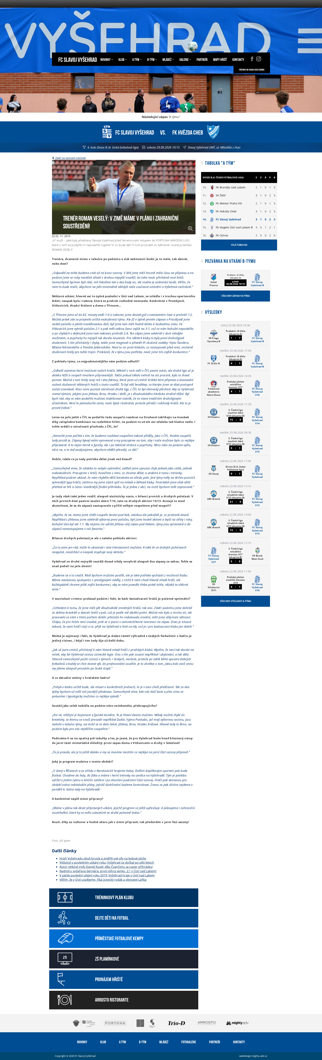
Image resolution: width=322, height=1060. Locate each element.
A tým (122, 1041)
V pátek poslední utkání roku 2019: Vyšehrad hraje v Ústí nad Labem (107, 875)
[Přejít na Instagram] (259, 59)
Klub (103, 1041)
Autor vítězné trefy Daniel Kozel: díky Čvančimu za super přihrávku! (106, 867)
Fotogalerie (188, 1041)
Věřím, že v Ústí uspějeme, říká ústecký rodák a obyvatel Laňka (102, 880)
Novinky (82, 1041)
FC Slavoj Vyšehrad (77, 59)
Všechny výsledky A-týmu (235, 601)
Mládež (163, 1041)
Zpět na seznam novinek (70, 158)
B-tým (142, 1041)
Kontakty (238, 59)
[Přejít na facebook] (250, 59)
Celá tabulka (239, 244)
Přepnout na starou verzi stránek (251, 69)
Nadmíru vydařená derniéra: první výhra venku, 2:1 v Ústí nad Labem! (107, 871)
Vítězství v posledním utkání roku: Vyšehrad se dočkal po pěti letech (106, 862)
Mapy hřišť (220, 59)
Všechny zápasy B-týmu (235, 295)
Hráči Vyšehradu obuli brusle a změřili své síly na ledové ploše (102, 858)
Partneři (202, 59)
